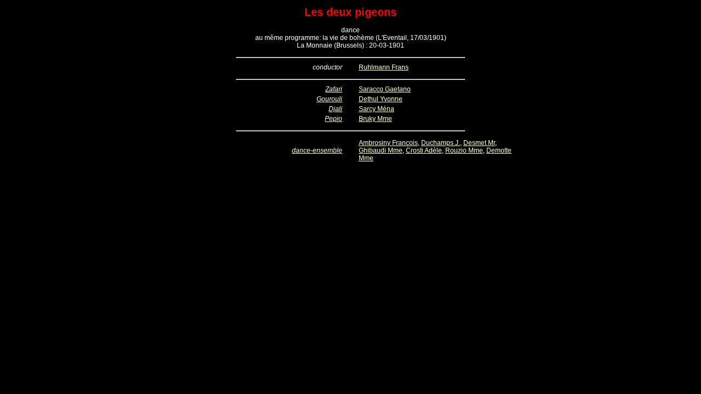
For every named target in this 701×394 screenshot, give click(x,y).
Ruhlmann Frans (384, 67)
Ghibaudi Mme (381, 150)
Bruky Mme (375, 119)
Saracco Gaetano (385, 89)
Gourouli (329, 99)
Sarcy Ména (376, 109)
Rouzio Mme (464, 150)
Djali (335, 109)
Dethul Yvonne (381, 99)
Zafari (333, 89)
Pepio (333, 119)
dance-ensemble (317, 150)
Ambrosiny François (388, 143)
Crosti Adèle (424, 150)
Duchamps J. (440, 143)
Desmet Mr (479, 143)
